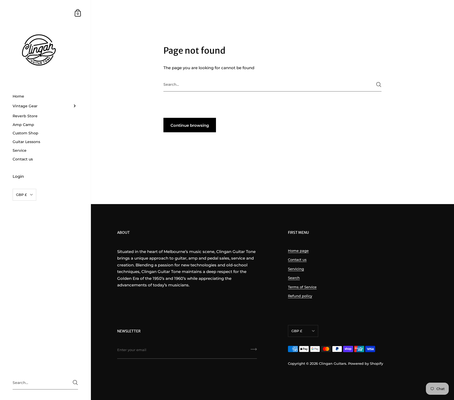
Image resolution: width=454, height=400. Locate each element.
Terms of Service (302, 287)
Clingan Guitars (332, 363)
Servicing (296, 269)
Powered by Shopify (365, 363)
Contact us (297, 259)
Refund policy (300, 296)
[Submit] (378, 84)
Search (294, 278)
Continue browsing (190, 125)
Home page (298, 251)
